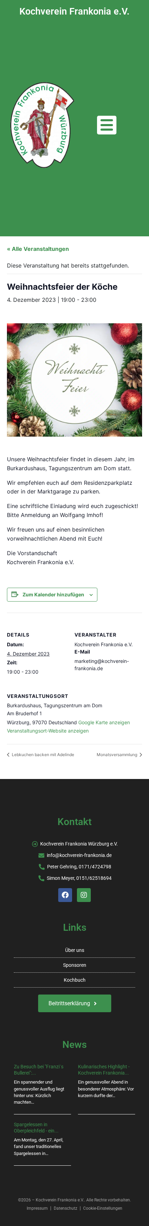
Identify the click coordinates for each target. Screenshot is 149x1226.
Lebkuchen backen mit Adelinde (42, 754)
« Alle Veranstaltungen (38, 248)
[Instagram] (84, 895)
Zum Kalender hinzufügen (53, 594)
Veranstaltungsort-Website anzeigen (48, 731)
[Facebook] (65, 895)
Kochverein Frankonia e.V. (74, 11)
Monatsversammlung (117, 754)
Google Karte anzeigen (104, 722)
